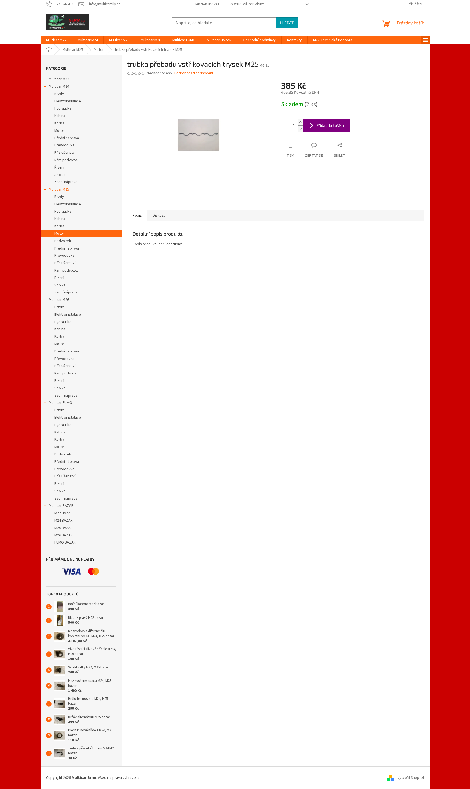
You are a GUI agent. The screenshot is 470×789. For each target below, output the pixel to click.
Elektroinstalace (67, 101)
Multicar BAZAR (61, 505)
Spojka (60, 175)
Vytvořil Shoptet (411, 777)
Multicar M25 (59, 189)
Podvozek (62, 241)
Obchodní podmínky (247, 4)
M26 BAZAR (63, 535)
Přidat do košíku (330, 125)
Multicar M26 (59, 300)
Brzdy (59, 94)
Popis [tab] (137, 215)
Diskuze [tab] (159, 215)
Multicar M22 (59, 79)
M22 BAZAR (63, 513)
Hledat (287, 22)
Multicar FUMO (60, 402)
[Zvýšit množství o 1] (300, 122)
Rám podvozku (66, 160)
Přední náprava (66, 138)
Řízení (59, 167)
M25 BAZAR (63, 528)
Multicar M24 (59, 86)
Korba (59, 123)
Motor (59, 130)
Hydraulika (62, 108)
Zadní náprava (65, 182)
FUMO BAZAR (65, 542)
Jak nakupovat (207, 4)
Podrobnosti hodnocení (193, 73)
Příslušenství (64, 152)
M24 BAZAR (63, 520)
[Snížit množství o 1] (300, 128)
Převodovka (64, 145)
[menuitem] (56, 40)
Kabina (59, 116)
